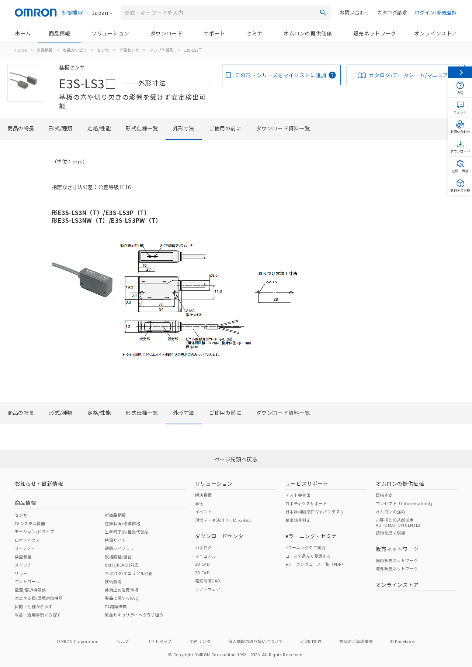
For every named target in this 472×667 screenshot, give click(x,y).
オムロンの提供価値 (308, 33)
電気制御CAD (208, 581)
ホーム (23, 33)
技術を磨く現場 (390, 533)
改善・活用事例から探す (38, 615)
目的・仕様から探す (34, 606)
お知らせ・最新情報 (39, 483)
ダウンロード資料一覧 (283, 128)
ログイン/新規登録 (436, 12)
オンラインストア (435, 33)
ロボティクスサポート (306, 503)
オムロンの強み (390, 511)
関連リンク (200, 641)
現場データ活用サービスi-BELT (224, 520)
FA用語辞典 (115, 606)
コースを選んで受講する (308, 556)
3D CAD (202, 572)
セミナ (254, 33)
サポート (214, 33)
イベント (203, 511)
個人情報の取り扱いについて (255, 641)
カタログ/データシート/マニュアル (411, 75)
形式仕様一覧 (142, 128)
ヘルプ (122, 641)
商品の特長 (20, 128)
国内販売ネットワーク (397, 560)
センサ (103, 50)
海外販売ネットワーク (397, 568)
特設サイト (115, 540)
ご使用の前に (225, 128)
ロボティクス (27, 540)
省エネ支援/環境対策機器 (39, 598)
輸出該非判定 (297, 520)
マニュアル (205, 556)
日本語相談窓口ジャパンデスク (314, 511)
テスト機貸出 (297, 495)
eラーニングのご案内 (305, 547)
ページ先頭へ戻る (236, 459)
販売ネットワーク (374, 33)
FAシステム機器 (30, 523)
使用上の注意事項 (121, 590)
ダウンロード (166, 33)
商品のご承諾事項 (356, 641)
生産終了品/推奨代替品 (126, 531)
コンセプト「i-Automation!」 (405, 503)
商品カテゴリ (75, 50)
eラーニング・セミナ (311, 536)
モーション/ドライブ (34, 531)
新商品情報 (115, 515)
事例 (199, 503)
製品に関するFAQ (122, 598)
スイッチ (23, 565)
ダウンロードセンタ (219, 536)
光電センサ (129, 50)
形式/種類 (61, 128)
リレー (21, 573)
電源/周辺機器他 (30, 590)
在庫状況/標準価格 (122, 523)
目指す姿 (384, 495)
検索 (323, 13)
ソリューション (110, 33)
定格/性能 (99, 128)
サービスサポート (307, 483)
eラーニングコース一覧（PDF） (315, 564)
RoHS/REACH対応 (122, 565)
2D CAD (202, 564)
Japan (100, 12)
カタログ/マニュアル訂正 (129, 573)
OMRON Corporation (77, 641)
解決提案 (203, 495)
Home (21, 50)
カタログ (203, 547)
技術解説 (113, 581)
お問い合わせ (355, 12)
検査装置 (23, 557)
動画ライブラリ (119, 548)
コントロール (27, 581)
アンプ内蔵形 (161, 50)
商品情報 (59, 33)
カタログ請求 (392, 12)
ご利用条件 (311, 641)
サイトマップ (159, 641)
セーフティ (25, 548)
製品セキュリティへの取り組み (134, 615)
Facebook (405, 641)
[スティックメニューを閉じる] (460, 72)
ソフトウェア (207, 589)
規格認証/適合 (118, 557)
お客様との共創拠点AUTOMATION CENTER (398, 522)
